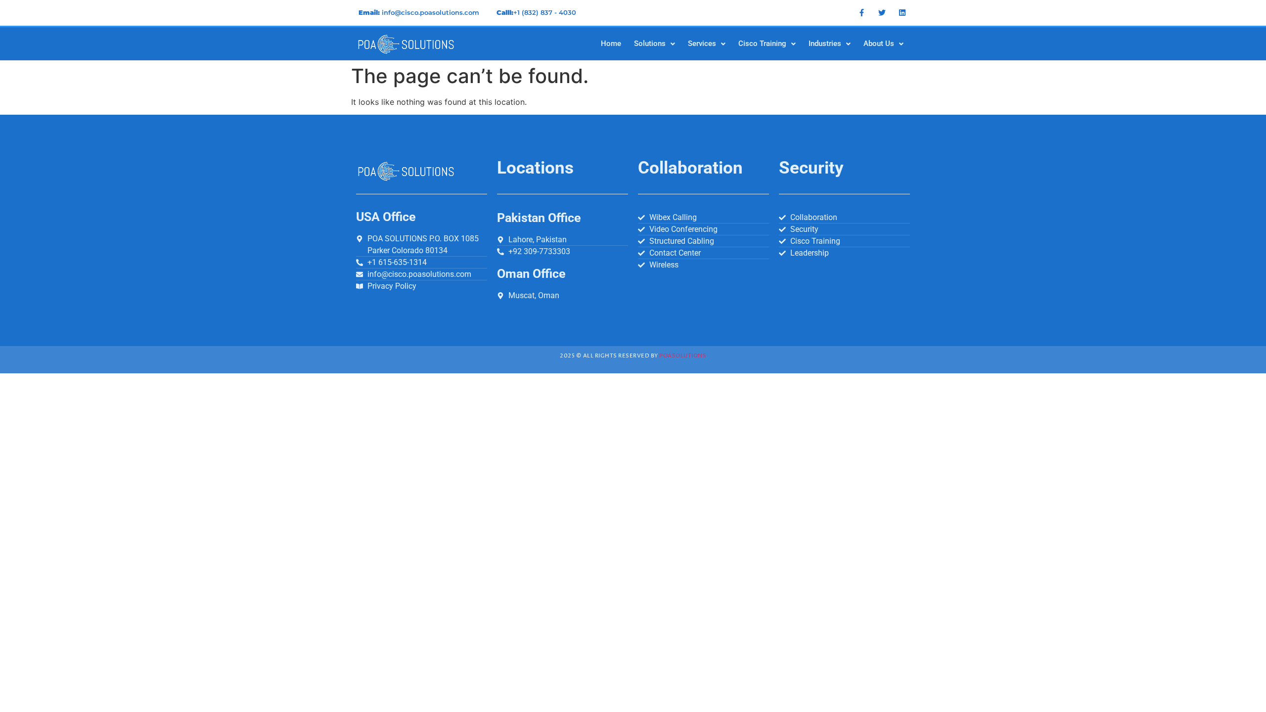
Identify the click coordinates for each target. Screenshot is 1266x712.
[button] (654, 43)
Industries (825, 43)
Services (702, 43)
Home (611, 43)
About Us (878, 43)
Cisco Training (762, 43)
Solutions (650, 43)
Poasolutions (682, 355)
